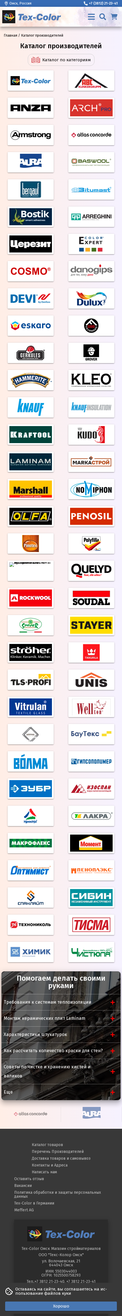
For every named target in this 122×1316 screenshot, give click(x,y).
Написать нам (44, 1172)
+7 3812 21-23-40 (49, 1281)
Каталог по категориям (66, 59)
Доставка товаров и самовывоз (61, 1158)
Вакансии (23, 1185)
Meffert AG (24, 1210)
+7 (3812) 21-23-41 (103, 3)
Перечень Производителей (58, 1151)
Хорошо (61, 1306)
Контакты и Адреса (50, 1165)
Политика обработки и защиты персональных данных (57, 1194)
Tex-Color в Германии (34, 1203)
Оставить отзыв (29, 1178)
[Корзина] (114, 17)
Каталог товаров (47, 1144)
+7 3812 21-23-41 (81, 1281)
